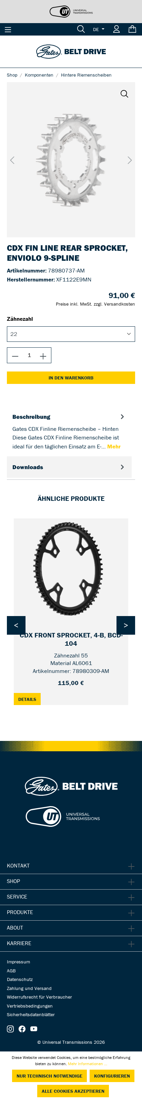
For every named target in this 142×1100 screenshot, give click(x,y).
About (15, 927)
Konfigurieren (112, 1076)
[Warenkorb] (133, 29)
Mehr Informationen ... (87, 1063)
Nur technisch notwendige (49, 1076)
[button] (124, 93)
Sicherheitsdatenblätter (31, 1014)
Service (17, 896)
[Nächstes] (130, 160)
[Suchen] (81, 29)
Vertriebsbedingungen (30, 1006)
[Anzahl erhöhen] (43, 355)
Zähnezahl (20, 319)
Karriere (19, 943)
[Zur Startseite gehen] (71, 51)
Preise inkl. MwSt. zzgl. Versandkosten (95, 304)
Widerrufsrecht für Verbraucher (39, 997)
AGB (11, 971)
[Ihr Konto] (116, 29)
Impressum (18, 962)
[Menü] (8, 29)
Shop (13, 881)
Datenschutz (20, 979)
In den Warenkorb (71, 378)
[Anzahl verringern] (15, 355)
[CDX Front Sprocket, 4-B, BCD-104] (71, 569)
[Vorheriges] (12, 160)
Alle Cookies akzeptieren (73, 1091)
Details (29, 698)
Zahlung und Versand (29, 988)
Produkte (20, 912)
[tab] (69, 431)
